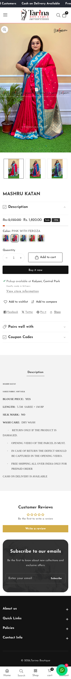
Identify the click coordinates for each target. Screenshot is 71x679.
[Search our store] (59, 15)
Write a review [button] (35, 528)
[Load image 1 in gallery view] (14, 169)
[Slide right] (65, 169)
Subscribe (56, 578)
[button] (35, 327)
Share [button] (57, 312)
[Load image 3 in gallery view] (57, 169)
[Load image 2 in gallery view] (35, 169)
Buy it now (35, 270)
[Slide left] (5, 169)
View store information (22, 291)
